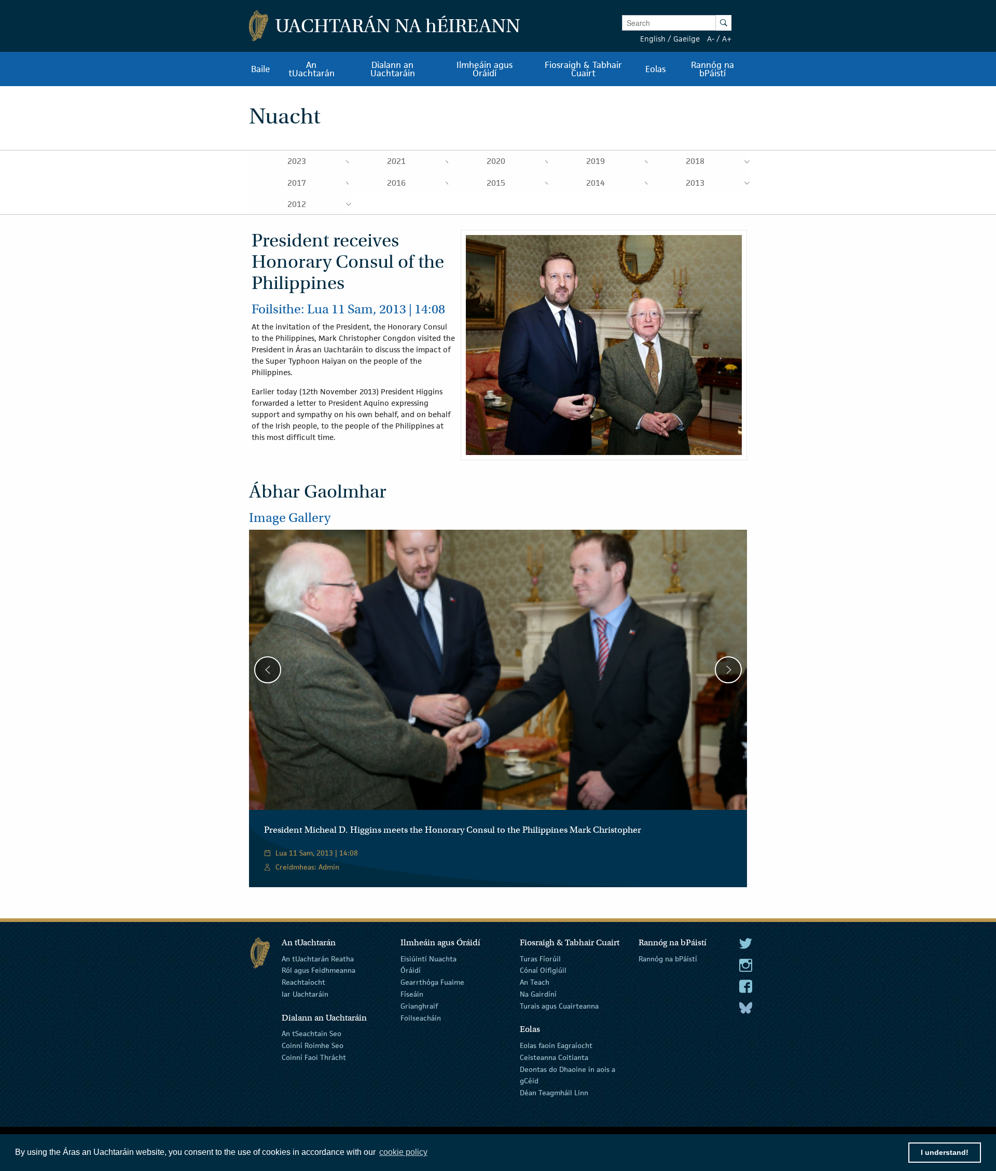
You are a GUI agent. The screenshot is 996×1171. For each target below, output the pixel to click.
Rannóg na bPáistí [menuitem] (712, 69)
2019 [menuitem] (595, 161)
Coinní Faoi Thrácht (314, 1057)
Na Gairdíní (538, 994)
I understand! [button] (945, 1152)
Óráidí (410, 970)
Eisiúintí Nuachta (428, 958)
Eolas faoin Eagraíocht (556, 1045)
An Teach (534, 982)
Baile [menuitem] (260, 69)
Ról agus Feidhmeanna (318, 970)
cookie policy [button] (403, 1152)
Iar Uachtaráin (305, 994)
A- (710, 39)
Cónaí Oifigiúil (543, 970)
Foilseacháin (420, 1017)
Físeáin (411, 994)
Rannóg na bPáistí (668, 958)
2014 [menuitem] (595, 182)
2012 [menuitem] (296, 204)
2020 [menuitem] (496, 161)
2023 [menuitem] (296, 161)
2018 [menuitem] (695, 161)
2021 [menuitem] (396, 161)
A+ (726, 39)
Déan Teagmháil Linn (554, 1092)
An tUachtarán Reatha (318, 958)
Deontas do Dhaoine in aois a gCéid (567, 1074)
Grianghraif (419, 1006)
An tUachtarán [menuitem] (311, 69)
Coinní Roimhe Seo (312, 1045)
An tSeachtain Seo (311, 1033)
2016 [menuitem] (396, 182)
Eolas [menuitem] (655, 69)
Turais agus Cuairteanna (559, 1006)
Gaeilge (686, 39)
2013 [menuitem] (695, 182)
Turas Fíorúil (540, 958)
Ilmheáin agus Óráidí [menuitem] (485, 69)
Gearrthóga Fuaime (432, 982)
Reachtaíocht (303, 982)
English (653, 39)
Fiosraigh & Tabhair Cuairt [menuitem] (583, 69)
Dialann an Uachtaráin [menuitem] (392, 69)
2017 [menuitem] (296, 182)
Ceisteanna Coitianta (554, 1057)
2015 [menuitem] (496, 182)
